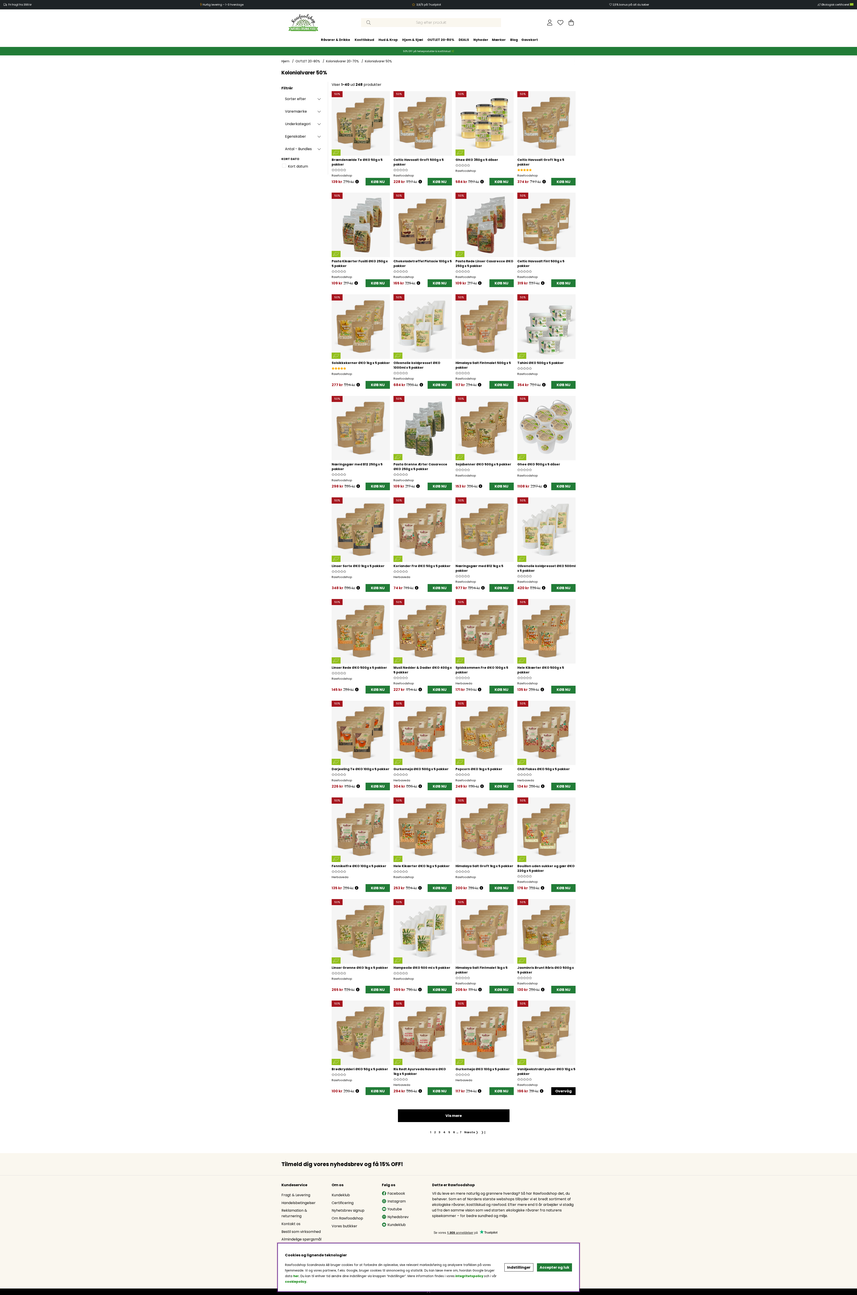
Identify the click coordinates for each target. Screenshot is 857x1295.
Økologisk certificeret (835, 4)
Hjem (285, 61)
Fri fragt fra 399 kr (20, 4)
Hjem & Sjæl (412, 40)
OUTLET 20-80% (440, 40)
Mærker (499, 40)
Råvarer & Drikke (335, 40)
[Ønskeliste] (560, 22)
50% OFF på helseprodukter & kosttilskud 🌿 (428, 51)
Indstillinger (518, 1267)
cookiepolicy (295, 1282)
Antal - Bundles (298, 148)
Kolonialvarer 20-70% (342, 61)
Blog (514, 40)
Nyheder (480, 40)
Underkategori (297, 123)
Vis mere (453, 1115)
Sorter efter (295, 98)
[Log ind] (549, 22)
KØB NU (378, 181)
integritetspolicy (469, 1276)
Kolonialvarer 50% (378, 61)
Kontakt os (290, 1223)
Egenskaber (295, 136)
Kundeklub (341, 1195)
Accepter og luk (554, 1267)
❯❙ (483, 1132)
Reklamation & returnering (294, 1213)
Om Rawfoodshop (347, 1218)
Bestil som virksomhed (301, 1231)
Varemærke (296, 111)
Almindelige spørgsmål (301, 1239)
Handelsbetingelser (298, 1202)
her (296, 1276)
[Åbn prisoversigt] (357, 182)
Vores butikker (344, 1226)
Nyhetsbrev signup (348, 1210)
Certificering (343, 1202)
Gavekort (529, 40)
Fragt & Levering (295, 1195)
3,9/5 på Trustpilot (428, 4)
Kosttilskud (364, 40)
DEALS (464, 40)
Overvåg (563, 1091)
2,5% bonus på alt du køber (631, 4)
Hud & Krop (388, 40)
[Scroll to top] (428, 1292)
